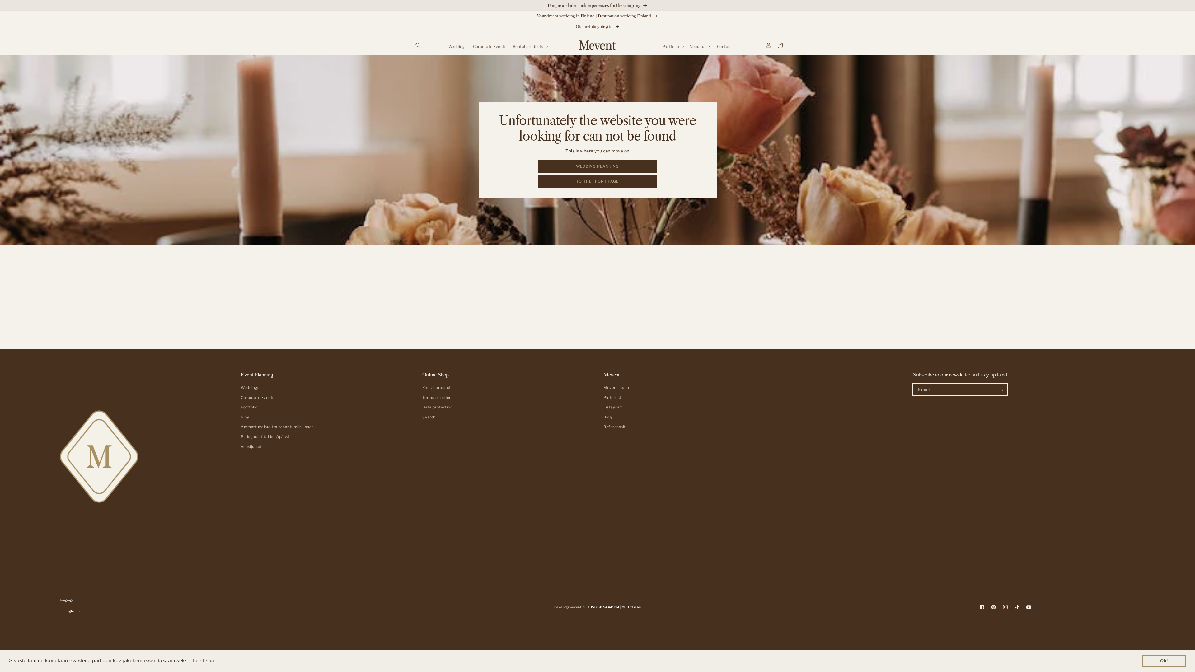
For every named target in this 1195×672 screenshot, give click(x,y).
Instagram (613, 407)
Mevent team (616, 387)
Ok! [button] (1164, 660)
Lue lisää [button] (203, 660)
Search (429, 417)
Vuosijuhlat (251, 447)
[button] (418, 45)
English (70, 611)
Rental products (437, 387)
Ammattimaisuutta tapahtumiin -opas (277, 427)
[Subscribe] (1001, 389)
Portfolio (249, 407)
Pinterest (612, 397)
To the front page (597, 181)
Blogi (608, 417)
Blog (245, 417)
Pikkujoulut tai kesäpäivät (266, 437)
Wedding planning (597, 166)
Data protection (437, 407)
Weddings (250, 387)
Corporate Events (257, 397)
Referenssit (614, 427)
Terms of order (436, 397)
